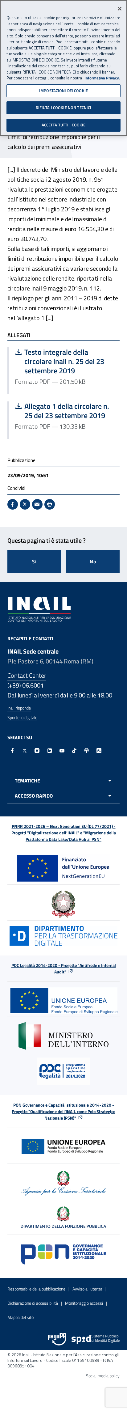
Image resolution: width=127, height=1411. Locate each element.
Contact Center (26, 675)
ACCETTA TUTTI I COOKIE (64, 125)
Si (34, 561)
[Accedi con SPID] (96, 1339)
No (93, 561)
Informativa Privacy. (102, 78)
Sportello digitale (22, 717)
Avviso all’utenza (87, 1289)
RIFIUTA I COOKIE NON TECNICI (64, 107)
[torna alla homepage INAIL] (39, 608)
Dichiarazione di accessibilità (32, 1303)
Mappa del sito (20, 1317)
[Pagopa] (57, 1339)
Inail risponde (19, 708)
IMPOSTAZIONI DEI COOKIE (63, 90)
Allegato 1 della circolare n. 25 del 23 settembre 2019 (64, 410)
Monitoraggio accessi (84, 1303)
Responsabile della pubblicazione (36, 1289)
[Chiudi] (119, 8)
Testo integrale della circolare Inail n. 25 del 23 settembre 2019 (64, 361)
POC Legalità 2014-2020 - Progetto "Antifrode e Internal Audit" (63, 968)
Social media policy (103, 1375)
